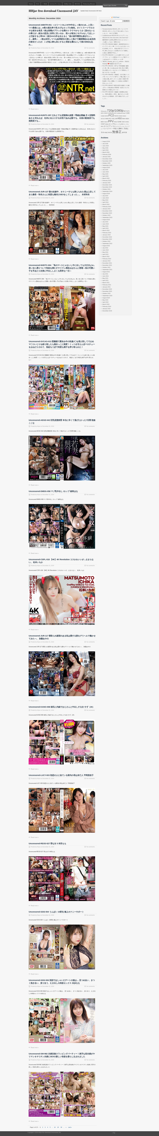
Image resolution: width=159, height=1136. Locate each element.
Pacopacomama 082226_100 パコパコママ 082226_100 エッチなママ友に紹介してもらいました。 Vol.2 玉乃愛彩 (115, 31)
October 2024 (106, 189)
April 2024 (105, 202)
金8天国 (124, 132)
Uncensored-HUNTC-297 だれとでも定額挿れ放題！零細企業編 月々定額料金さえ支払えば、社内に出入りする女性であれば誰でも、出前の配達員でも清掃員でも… (62, 118)
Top (114, 1133)
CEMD (102, 116)
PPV (111, 121)
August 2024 (106, 193)
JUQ (113, 118)
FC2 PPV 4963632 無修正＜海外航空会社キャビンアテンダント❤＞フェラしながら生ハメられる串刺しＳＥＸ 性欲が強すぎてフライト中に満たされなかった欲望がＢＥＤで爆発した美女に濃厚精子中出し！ (115, 48)
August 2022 (106, 245)
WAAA (107, 124)
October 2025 (106, 163)
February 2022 (106, 259)
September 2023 (107, 217)
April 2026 (105, 150)
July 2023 (105, 222)
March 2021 (105, 282)
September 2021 (107, 269)
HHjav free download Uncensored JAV (53, 10)
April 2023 (105, 228)
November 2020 (107, 291)
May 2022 (105, 252)
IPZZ (110, 118)
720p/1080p (115, 110)
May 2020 (105, 300)
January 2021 (106, 287)
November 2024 (107, 187)
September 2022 (107, 243)
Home (31, 4)
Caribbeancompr (120, 113)
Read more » (35, 109)
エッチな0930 (120, 124)
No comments (91, 48)
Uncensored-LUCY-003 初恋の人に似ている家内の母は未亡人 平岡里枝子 (61, 775)
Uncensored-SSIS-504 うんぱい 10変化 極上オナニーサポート (56, 912)
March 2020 (105, 304)
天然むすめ (67, 4)
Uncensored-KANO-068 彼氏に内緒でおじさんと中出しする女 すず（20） (61, 707)
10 (55, 1127)
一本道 (44, 4)
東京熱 (110, 132)
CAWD (128, 113)
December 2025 (107, 159)
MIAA (123, 118)
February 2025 (106, 180)
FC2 (37, 4)
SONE (119, 122)
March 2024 (105, 204)
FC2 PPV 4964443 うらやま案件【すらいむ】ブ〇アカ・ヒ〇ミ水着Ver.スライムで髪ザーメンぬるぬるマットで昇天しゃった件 (115, 57)
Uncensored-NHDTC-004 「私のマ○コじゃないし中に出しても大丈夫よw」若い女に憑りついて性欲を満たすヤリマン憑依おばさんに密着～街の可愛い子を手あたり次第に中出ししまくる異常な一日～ (62, 268)
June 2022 (105, 250)
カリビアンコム (55, 4)
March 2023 (105, 230)
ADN (102, 113)
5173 (127, 111)
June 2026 (105, 146)
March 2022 (105, 256)
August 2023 (106, 219)
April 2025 (105, 176)
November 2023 (107, 213)
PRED (115, 121)
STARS (127, 121)
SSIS (123, 122)
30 (61, 1127)
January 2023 (106, 235)
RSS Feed (116, 17)
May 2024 (105, 200)
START (103, 124)
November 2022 (107, 239)
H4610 (124, 116)
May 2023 (105, 226)
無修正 (117, 132)
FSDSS (116, 116)
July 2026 (105, 143)
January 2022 (106, 261)
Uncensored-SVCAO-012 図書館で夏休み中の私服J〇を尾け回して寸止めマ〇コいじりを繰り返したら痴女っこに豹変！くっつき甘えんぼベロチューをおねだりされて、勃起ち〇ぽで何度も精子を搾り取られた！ (62, 344)
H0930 (120, 116)
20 (58, 1127)
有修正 (106, 132)
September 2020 (107, 295)
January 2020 (106, 308)
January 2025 (106, 183)
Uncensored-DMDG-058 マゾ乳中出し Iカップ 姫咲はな (53, 491)
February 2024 (106, 206)
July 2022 (105, 248)
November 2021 (107, 265)
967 (125, 111)
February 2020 (106, 306)
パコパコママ (106, 128)
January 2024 (106, 209)
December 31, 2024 (48, 48)
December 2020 (107, 289)
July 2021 (105, 274)
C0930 (105, 113)
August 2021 (106, 272)
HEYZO (77, 4)
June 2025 (105, 172)
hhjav (38, 48)
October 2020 (106, 293)
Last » (70, 1127)
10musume (104, 111)
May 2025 (105, 174)
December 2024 (107, 185)
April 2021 (105, 280)
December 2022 (107, 237)
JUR (116, 118)
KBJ (120, 118)
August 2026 (106, 141)
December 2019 (107, 311)
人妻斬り (120, 128)
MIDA (127, 118)
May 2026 (105, 148)
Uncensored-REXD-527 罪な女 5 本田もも (47, 843)
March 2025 (105, 178)
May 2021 (105, 278)
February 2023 (106, 232)
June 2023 (105, 224)
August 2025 (106, 167)
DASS (106, 116)
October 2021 (106, 267)
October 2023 (106, 215)
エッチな (112, 124)
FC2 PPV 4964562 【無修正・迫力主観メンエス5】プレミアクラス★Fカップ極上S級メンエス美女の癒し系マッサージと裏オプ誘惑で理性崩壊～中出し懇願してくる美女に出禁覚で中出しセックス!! (115, 79)
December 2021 (107, 263)
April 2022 (105, 254)
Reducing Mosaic (89, 4)
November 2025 (107, 161)
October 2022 (106, 241)
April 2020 (105, 302)
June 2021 (105, 276)
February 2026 (106, 154)
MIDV (102, 122)
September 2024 (107, 191)
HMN (106, 118)
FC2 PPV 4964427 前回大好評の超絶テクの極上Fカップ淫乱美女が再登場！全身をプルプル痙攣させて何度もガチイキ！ (115, 88)
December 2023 (107, 211)
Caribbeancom (111, 113)
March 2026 (105, 152)
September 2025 (107, 165)
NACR (106, 121)
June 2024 (105, 198)
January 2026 (106, 156)
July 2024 (105, 196)
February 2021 (106, 285)
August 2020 (106, 298)
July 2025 (105, 169)
